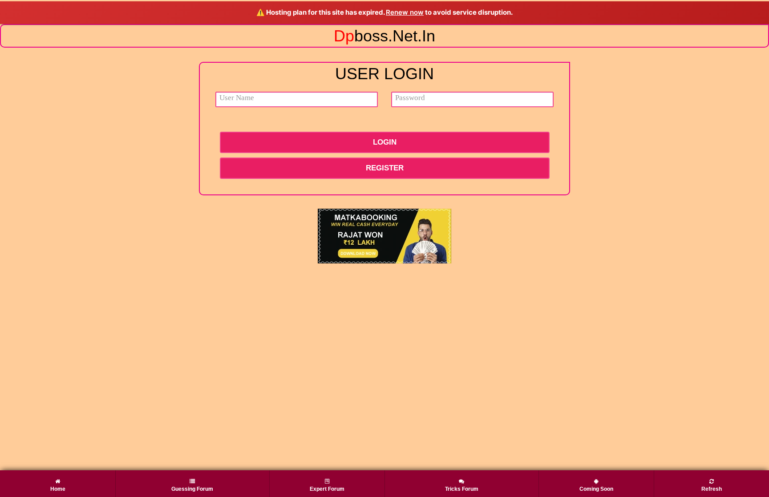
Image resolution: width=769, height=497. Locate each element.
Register (385, 168)
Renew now (405, 12)
